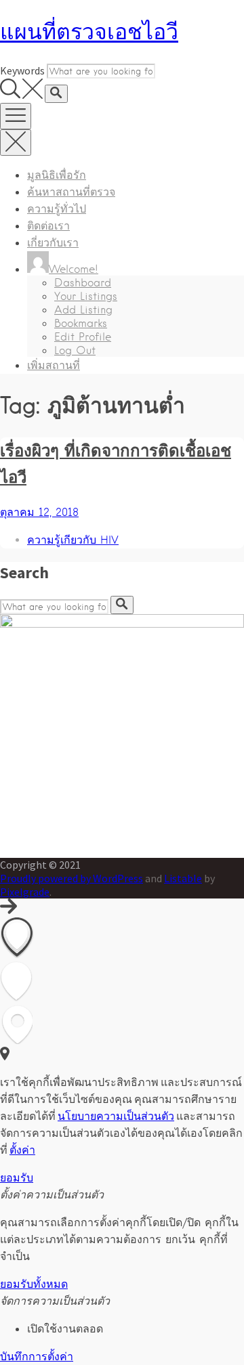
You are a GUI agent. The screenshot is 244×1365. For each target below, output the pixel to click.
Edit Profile (82, 336)
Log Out (75, 350)
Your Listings (85, 296)
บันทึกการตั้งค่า (36, 1356)
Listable (183, 878)
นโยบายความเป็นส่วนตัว (116, 1116)
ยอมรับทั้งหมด (34, 1284)
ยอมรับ (16, 1177)
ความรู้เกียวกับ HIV (73, 540)
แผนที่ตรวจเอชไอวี (89, 31)
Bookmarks (80, 323)
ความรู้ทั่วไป (56, 208)
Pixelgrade (24, 891)
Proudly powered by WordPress (71, 878)
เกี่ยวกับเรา (53, 242)
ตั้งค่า (22, 1149)
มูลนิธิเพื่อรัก (56, 175)
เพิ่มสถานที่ (53, 365)
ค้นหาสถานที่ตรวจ (71, 192)
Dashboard (82, 282)
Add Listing (83, 309)
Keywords (22, 70)
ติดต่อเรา (48, 225)
